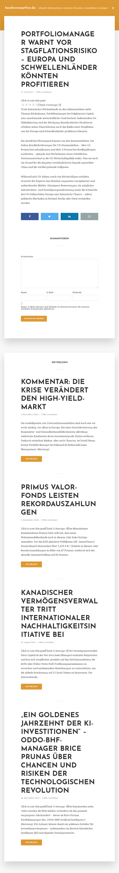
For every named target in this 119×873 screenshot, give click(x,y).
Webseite (77, 292)
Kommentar (27, 256)
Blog (61, 8)
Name (24, 292)
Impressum (86, 8)
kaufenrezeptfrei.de (20, 7)
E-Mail (50, 292)
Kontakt (72, 8)
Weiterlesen (31, 459)
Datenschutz (101, 8)
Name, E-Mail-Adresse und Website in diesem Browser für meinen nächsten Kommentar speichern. (55, 308)
